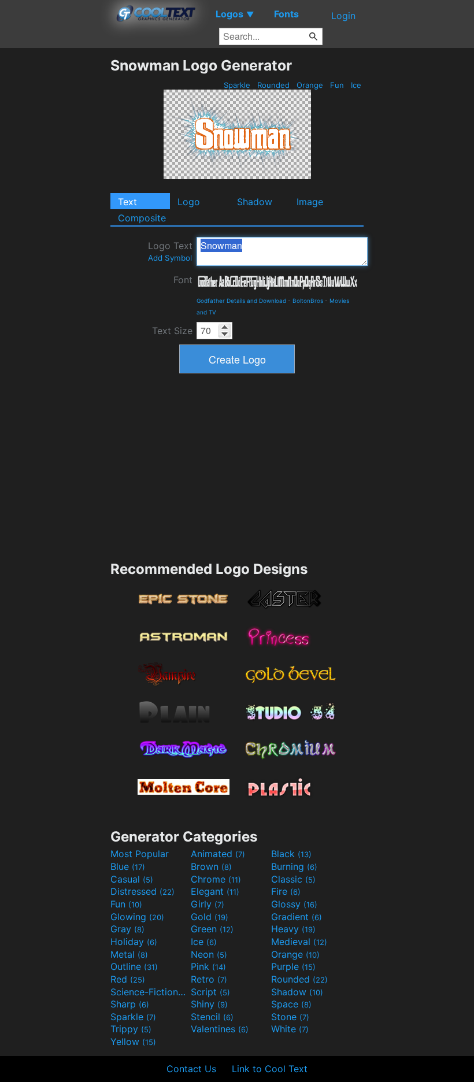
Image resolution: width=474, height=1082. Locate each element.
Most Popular (139, 853)
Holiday (133, 941)
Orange (309, 85)
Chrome (216, 879)
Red (127, 979)
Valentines (220, 1029)
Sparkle (237, 85)
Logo (188, 201)
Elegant (215, 891)
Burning (294, 866)
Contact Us (191, 1068)
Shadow (254, 201)
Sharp (129, 1004)
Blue (127, 866)
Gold (209, 916)
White (290, 1029)
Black (291, 853)
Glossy (294, 904)
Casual (131, 879)
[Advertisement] (55, 230)
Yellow (133, 1041)
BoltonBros (307, 300)
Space (291, 1004)
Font (182, 280)
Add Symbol (170, 257)
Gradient (296, 916)
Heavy (293, 929)
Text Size (172, 330)
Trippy (130, 1029)
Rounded (273, 85)
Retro (209, 979)
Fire (286, 891)
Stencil (212, 1016)
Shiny (209, 1004)
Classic (293, 879)
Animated (218, 853)
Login (343, 15)
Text (127, 201)
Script (210, 992)
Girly (207, 904)
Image (310, 201)
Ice (356, 85)
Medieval (299, 941)
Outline (134, 966)
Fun (337, 85)
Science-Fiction (149, 992)
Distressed (142, 891)
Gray (127, 929)
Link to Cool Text (270, 1068)
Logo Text (170, 251)
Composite (142, 218)
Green (212, 929)
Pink (208, 966)
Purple (293, 966)
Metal (129, 954)
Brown (211, 866)
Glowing (137, 916)
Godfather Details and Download (241, 300)
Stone (290, 1016)
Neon (209, 954)
